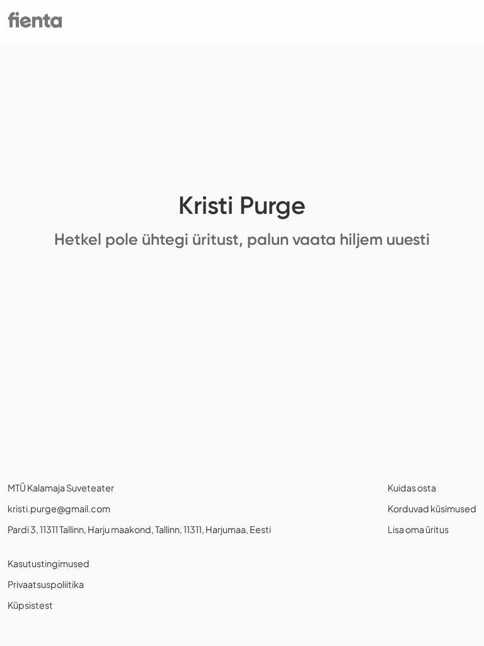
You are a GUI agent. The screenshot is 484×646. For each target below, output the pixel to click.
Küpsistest (30, 605)
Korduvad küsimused (432, 508)
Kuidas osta (412, 487)
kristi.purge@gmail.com (59, 508)
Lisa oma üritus (418, 529)
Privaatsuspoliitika (46, 584)
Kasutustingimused (48, 563)
